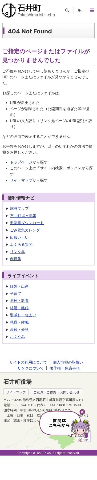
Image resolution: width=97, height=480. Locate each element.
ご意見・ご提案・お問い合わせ (56, 392)
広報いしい (19, 237)
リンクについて (30, 368)
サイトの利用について (28, 362)
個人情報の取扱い (68, 362)
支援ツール (79, 10)
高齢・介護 (19, 329)
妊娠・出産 (19, 286)
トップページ (21, 162)
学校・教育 (19, 300)
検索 (67, 10)
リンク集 (17, 251)
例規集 (15, 258)
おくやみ (17, 336)
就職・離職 (19, 322)
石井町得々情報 (23, 215)
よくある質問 (21, 244)
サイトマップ (21, 180)
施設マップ (19, 208)
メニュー (92, 10)
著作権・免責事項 (65, 368)
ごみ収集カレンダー (27, 230)
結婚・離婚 (19, 307)
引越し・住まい (23, 315)
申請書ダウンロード (27, 222)
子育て (15, 293)
